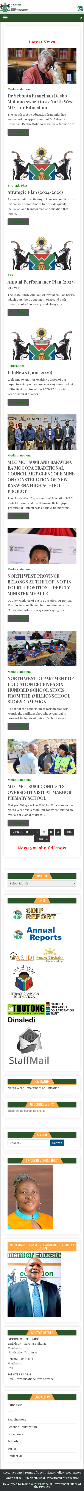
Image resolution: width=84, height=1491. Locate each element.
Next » (42, 839)
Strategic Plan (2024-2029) (35, 192)
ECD (11, 1412)
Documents (15, 1434)
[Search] (81, 18)
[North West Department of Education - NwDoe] (42, 8)
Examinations (17, 1419)
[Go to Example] (40, 922)
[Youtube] (77, 18)
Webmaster (73, 1472)
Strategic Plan (17, 185)
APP (10, 275)
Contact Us (15, 1456)
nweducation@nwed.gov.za (35, 1379)
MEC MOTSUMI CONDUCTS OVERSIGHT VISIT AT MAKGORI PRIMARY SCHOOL (40, 792)
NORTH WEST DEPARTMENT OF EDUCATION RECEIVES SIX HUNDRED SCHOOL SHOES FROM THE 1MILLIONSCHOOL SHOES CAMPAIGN (41, 689)
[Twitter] (64, 18)
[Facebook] (68, 18)
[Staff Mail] (29, 1065)
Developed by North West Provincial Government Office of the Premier (42, 1485)
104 (69, 832)
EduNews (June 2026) (30, 372)
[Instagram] (73, 18)
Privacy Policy (54, 1472)
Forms (12, 1448)
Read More (18, 132)
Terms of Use (34, 1472)
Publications (16, 365)
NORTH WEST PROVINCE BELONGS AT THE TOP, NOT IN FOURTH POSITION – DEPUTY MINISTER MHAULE (39, 584)
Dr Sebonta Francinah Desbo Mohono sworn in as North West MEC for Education (41, 101)
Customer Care (13, 1472)
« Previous (21, 832)
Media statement (19, 89)
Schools (13, 1441)
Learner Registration (22, 1426)
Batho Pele (15, 1404)
